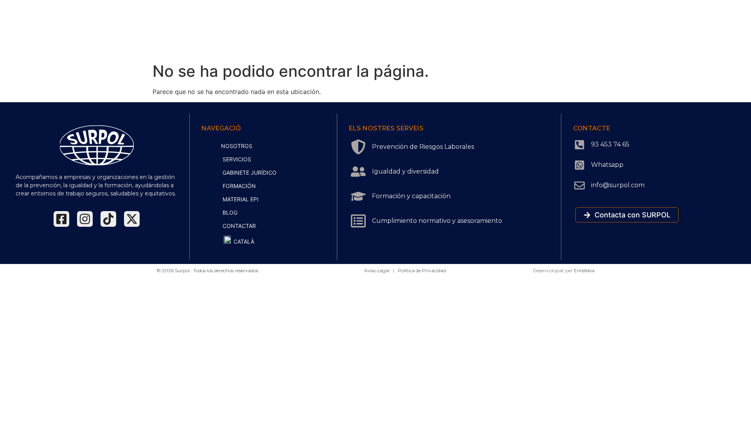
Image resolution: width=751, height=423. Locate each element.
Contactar (239, 225)
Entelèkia (584, 270)
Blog (230, 212)
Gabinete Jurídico (250, 172)
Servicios (237, 159)
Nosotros (236, 146)
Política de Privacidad (422, 270)
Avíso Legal (377, 270)
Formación (239, 186)
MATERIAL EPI (241, 199)
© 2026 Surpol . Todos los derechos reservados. (207, 270)
